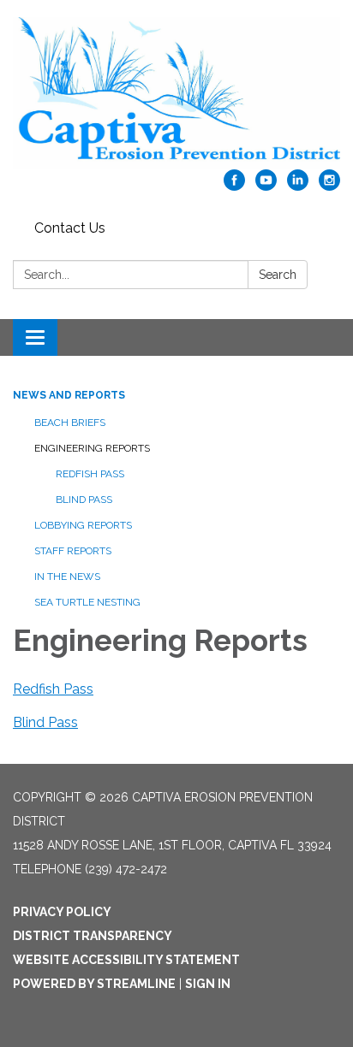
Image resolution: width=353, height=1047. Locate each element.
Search (277, 274)
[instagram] (329, 186)
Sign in (207, 984)
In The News (67, 577)
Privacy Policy (62, 912)
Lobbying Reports (83, 525)
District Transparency (92, 936)
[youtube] (266, 186)
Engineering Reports (92, 448)
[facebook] (234, 186)
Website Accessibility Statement (126, 960)
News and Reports (69, 395)
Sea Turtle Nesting (87, 602)
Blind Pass (84, 500)
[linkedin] (297, 186)
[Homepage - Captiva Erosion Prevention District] (176, 93)
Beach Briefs (69, 423)
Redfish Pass (90, 474)
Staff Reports (72, 551)
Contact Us (69, 228)
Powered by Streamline (94, 984)
